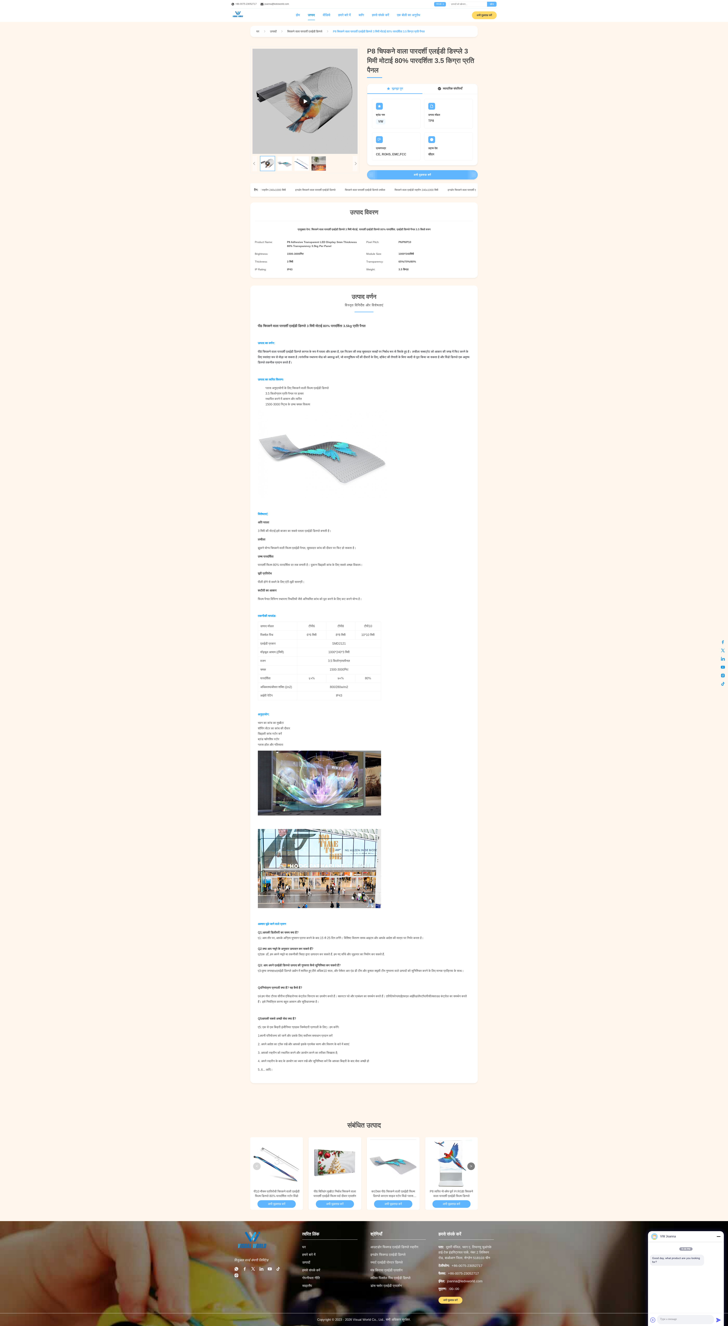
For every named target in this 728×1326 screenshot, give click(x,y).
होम (298, 15)
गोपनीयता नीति (311, 1278)
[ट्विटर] (723, 650)
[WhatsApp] (236, 1270)
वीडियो (326, 15)
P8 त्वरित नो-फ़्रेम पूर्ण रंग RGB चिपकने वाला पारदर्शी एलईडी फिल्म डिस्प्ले (451, 1194)
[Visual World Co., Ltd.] (251, 1251)
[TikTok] (278, 1270)
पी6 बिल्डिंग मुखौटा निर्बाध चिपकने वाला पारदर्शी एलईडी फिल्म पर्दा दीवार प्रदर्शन (335, 1194)
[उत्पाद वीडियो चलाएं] (305, 101)
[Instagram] (236, 1276)
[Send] (718, 1320)
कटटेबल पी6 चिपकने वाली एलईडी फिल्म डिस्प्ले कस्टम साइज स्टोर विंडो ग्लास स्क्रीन (393, 1194)
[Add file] (653, 1320)
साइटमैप (307, 1286)
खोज (492, 4)
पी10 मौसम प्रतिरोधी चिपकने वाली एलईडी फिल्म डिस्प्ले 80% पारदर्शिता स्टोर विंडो (277, 1194)
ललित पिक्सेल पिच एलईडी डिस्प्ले (390, 1278)
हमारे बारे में (344, 15)
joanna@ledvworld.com (276, 4)
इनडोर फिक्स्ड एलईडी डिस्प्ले (388, 1255)
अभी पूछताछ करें (484, 15)
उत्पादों (306, 1262)
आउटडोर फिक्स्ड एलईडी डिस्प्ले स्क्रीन (394, 1247)
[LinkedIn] (261, 1270)
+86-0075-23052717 (246, 4)
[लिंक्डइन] (723, 659)
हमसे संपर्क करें (380, 15)
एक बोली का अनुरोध (408, 15)
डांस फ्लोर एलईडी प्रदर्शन (386, 1286)
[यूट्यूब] (723, 667)
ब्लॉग (361, 15)
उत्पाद (311, 15)
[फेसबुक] (723, 642)
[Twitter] (253, 1270)
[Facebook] (244, 1270)
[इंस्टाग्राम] (723, 675)
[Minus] (718, 1236)
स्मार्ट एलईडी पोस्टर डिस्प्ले (386, 1262)
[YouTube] (270, 1270)
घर (304, 1247)
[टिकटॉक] (723, 684)
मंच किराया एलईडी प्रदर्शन (386, 1270)
